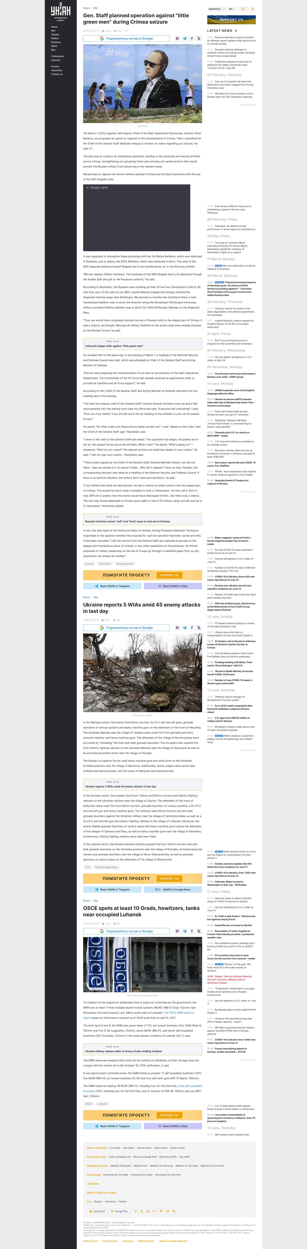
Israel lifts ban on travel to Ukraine (233, 925)
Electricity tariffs (168, 1156)
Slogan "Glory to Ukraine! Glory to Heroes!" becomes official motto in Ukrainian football (229, 979)
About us (128, 1241)
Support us (231, 20)
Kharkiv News (177, 1147)
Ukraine (55, 34)
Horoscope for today (142, 1174)
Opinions (55, 60)
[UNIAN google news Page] (154, 1211)
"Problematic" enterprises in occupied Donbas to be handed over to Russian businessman (230, 991)
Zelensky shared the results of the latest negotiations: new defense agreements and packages (230, 311)
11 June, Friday (218, 891)
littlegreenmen (125, 563)
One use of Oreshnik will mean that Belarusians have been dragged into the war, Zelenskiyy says (230, 84)
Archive (55, 66)
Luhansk (102, 1103)
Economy (56, 42)
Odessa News (144, 1147)
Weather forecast (97, 1165)
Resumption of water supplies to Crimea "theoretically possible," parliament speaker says (230, 934)
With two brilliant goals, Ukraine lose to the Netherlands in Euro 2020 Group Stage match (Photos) (231, 606)
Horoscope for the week (115, 1174)
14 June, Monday (220, 384)
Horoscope (94, 1174)
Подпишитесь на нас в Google (129, 38)
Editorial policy (146, 1241)
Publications (57, 56)
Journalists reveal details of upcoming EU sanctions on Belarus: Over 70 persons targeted (231, 1117)
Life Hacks (110, 1201)
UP (90, 148)
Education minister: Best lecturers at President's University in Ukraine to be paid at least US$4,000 (231, 453)
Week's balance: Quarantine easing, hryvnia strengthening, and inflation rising (230, 738)
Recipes (98, 1201)
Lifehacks (93, 1183)
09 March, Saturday (222, 276)
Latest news (219, 31)
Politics (55, 38)
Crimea (89, 563)
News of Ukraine (97, 1147)
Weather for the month (212, 1165)
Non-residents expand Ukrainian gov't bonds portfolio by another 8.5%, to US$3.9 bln (231, 946)
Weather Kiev (140, 1165)
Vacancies (56, 70)
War (53, 30)
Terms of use (90, 1241)
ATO (87, 867)
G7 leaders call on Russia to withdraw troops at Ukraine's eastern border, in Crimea (231, 644)
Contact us (57, 74)
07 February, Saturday (224, 75)
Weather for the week (187, 1165)
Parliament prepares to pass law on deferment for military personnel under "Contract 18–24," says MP (229, 64)
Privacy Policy (110, 1241)
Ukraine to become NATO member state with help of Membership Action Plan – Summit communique (231, 402)
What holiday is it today (101, 1192)
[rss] (174, 1211)
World (54, 46)
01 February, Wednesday (226, 350)
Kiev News (128, 1147)
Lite (89, 1201)
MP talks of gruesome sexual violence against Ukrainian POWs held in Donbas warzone (230, 1030)
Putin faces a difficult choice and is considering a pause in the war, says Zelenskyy (229, 209)
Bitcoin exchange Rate (145, 1156)
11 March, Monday (221, 259)
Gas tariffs (184, 1156)
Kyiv (53, 50)
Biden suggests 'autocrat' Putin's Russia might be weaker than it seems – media (229, 540)
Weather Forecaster (121, 1165)
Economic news (96, 1156)
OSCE (88, 1103)
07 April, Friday (219, 334)
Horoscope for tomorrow (168, 1174)
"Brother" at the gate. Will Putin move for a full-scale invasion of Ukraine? (229, 967)
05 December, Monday (224, 367)
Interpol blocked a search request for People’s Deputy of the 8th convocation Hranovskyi (230, 323)
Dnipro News (161, 1147)
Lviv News (115, 1147)
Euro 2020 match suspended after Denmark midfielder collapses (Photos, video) (229, 708)
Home (54, 27)
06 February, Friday (222, 219)
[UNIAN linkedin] (148, 1211)
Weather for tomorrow (161, 1165)
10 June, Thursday (221, 1128)
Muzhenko (105, 563)
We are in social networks (173, 1241)
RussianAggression (106, 867)
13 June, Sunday (220, 617)
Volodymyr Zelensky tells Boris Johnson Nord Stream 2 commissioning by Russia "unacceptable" (229, 423)
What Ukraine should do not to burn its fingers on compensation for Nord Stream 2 (231, 854)
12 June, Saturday (221, 690)
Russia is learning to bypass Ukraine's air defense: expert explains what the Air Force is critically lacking (231, 40)
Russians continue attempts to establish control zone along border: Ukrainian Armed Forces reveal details (231, 52)
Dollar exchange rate (120, 1156)
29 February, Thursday (224, 302)
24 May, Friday (218, 236)
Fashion (123, 1201)
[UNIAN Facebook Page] (135, 1211)
